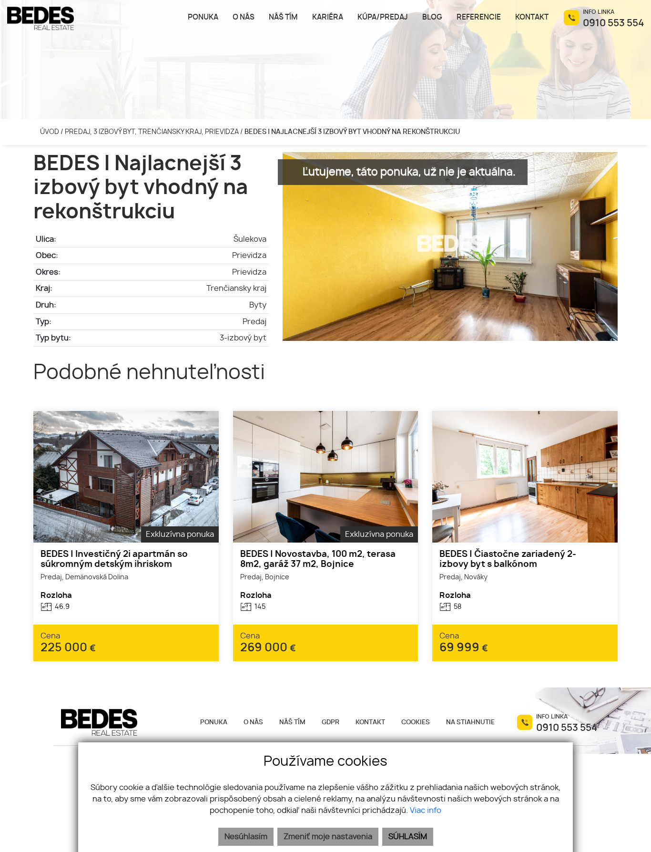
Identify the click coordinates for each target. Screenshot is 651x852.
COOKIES (415, 722)
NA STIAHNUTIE (470, 722)
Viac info (425, 810)
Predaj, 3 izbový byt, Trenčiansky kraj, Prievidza (152, 131)
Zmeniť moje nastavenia (328, 837)
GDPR (330, 722)
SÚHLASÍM (407, 837)
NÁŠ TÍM (292, 722)
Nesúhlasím (245, 837)
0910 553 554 (613, 23)
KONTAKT (370, 722)
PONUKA (213, 722)
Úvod (49, 131)
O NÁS (253, 722)
